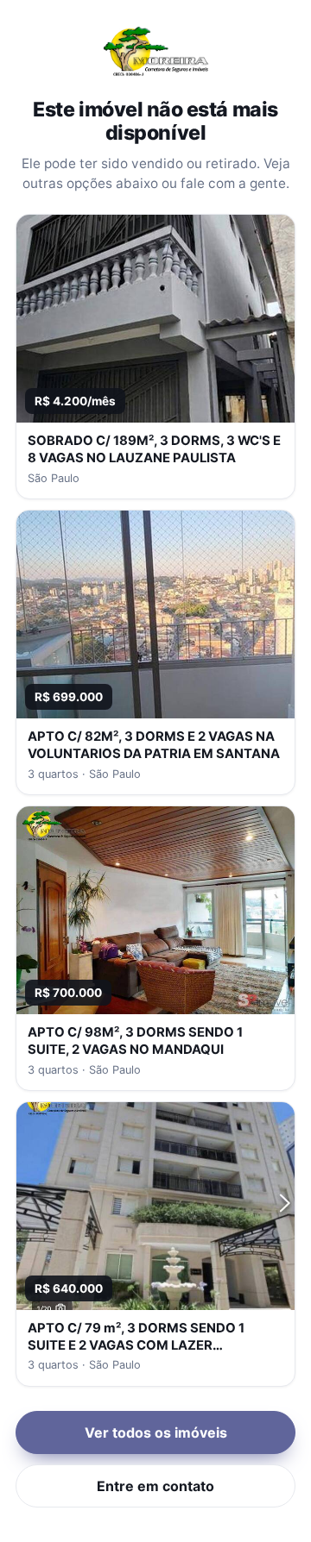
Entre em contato (155, 1486)
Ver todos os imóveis (156, 1432)
